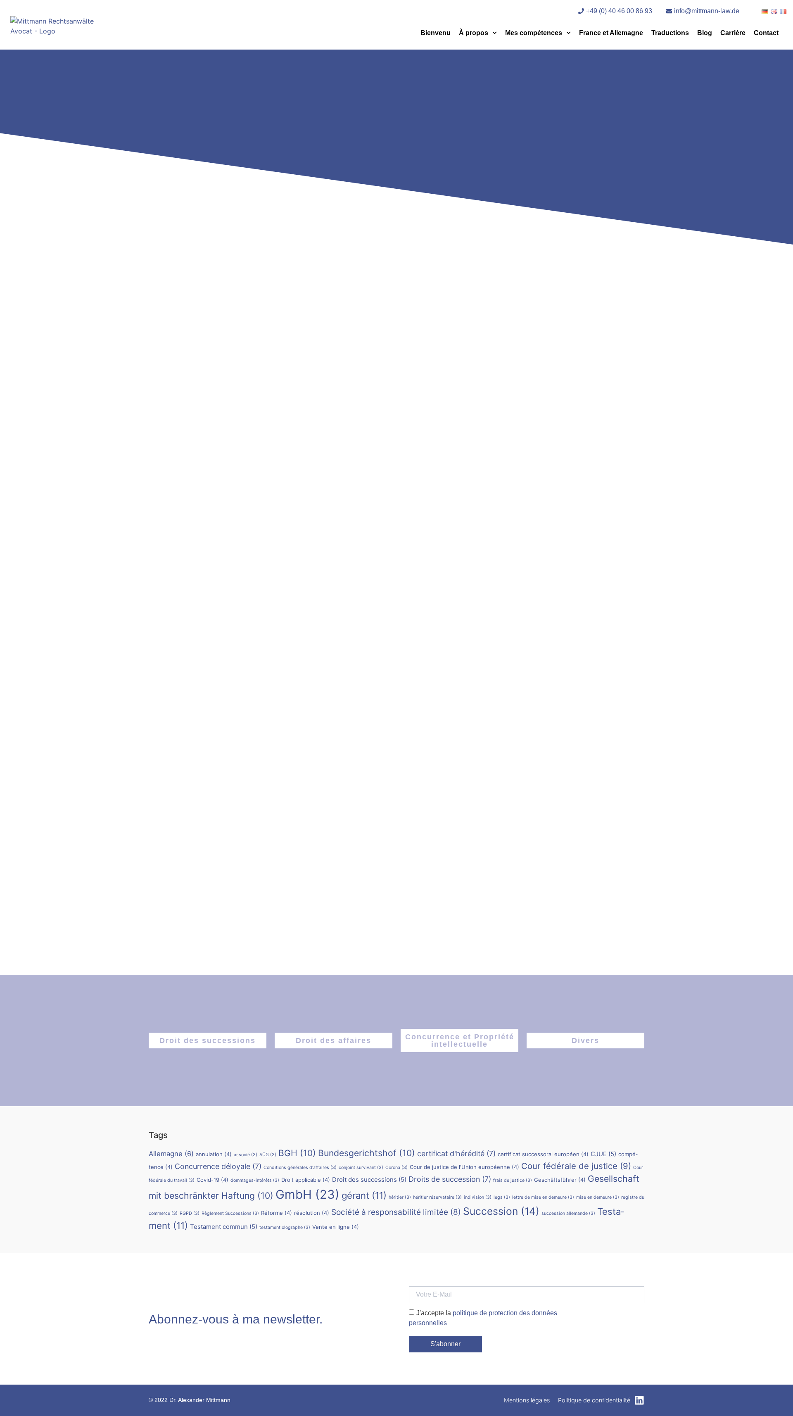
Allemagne (171, 1154)
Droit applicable (305, 1179)
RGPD (189, 1213)
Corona (396, 1167)
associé (245, 1154)
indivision (477, 1197)
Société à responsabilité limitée (396, 1212)
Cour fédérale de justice (576, 1166)
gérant (364, 1195)
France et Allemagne (611, 32)
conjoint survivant (361, 1167)
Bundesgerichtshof (366, 1153)
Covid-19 (212, 1179)
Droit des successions (207, 1040)
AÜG (267, 1154)
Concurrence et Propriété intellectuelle (459, 1040)
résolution (311, 1212)
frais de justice (512, 1180)
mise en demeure (597, 1197)
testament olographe (284, 1227)
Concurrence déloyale (218, 1166)
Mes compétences (533, 32)
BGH (297, 1153)
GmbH (307, 1194)
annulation (214, 1154)
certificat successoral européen (543, 1154)
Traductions (670, 32)
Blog (704, 32)
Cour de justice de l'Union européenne (464, 1167)
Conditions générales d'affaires (300, 1167)
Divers (585, 1040)
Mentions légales (527, 1400)
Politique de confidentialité (594, 1400)
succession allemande (568, 1213)
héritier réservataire (437, 1197)
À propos (473, 32)
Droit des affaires (333, 1040)
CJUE (603, 1154)
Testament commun (223, 1227)
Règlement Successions (230, 1213)
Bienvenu (435, 32)
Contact (766, 32)
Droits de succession (449, 1179)
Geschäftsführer (560, 1179)
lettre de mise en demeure (543, 1197)
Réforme (276, 1212)
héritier (400, 1197)
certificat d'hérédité (456, 1153)
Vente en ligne (335, 1227)
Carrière (733, 32)
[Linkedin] (639, 1400)
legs (502, 1197)
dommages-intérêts (254, 1180)
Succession (501, 1211)
